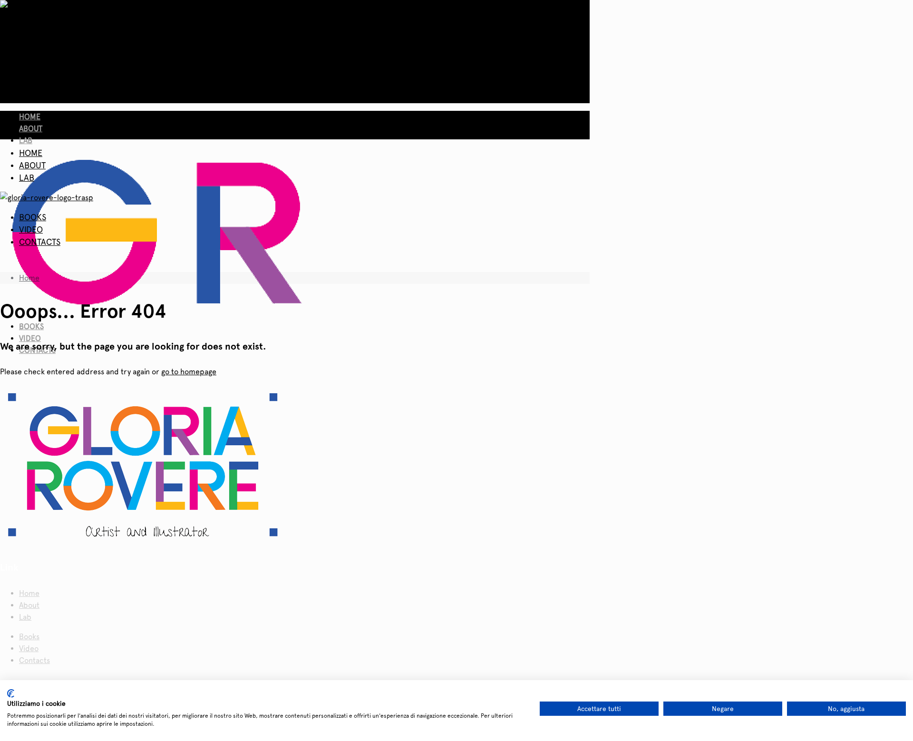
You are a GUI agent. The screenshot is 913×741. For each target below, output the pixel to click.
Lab (25, 617)
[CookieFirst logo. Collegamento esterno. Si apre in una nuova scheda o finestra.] (10, 693)
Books (29, 636)
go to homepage (188, 371)
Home (29, 278)
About (29, 605)
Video (29, 648)
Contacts (34, 660)
